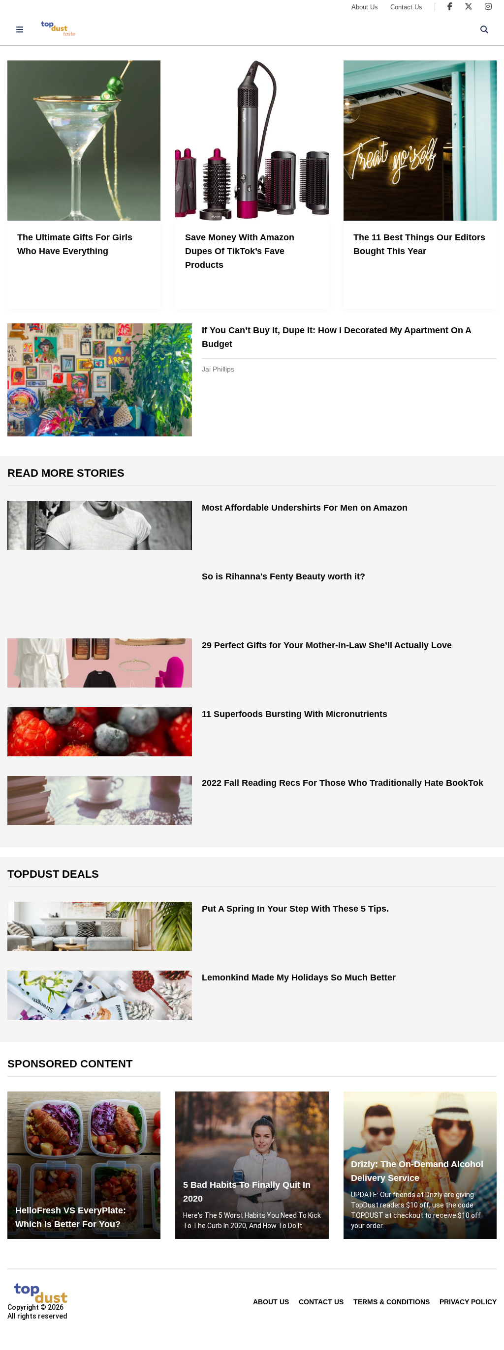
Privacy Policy (468, 1302)
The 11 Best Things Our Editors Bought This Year (419, 244)
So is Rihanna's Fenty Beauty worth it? (283, 576)
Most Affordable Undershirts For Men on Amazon (305, 508)
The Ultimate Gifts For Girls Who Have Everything (74, 244)
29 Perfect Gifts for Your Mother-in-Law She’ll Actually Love (327, 645)
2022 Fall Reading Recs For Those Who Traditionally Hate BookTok (342, 783)
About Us (364, 7)
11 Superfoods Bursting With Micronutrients (294, 714)
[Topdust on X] (468, 6)
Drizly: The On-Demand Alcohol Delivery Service (417, 1171)
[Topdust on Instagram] (488, 6)
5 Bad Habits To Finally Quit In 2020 (247, 1192)
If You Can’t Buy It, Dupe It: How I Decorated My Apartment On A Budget (336, 337)
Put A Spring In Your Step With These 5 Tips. (295, 909)
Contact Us (406, 7)
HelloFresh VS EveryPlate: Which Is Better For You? (70, 1217)
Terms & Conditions (391, 1302)
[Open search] (484, 29)
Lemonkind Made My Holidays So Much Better (299, 977)
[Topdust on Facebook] (449, 6)
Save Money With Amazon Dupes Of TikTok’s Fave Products (239, 251)
